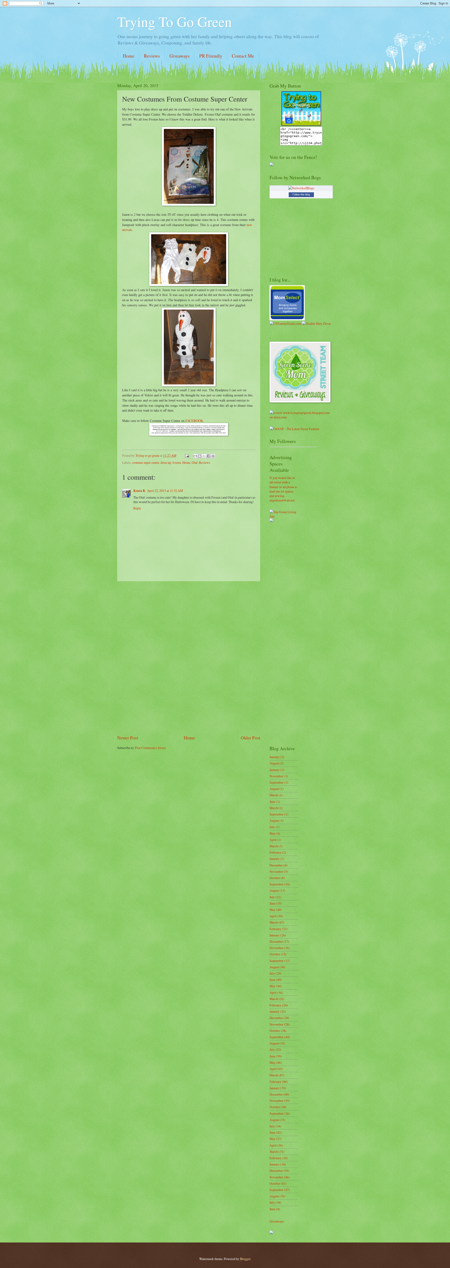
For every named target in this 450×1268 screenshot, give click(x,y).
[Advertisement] (189, 658)
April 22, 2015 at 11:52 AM (165, 490)
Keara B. (139, 490)
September (277, 782)
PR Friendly (210, 56)
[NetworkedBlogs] (301, 188)
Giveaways (179, 56)
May (272, 833)
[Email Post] (187, 455)
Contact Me (243, 56)
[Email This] (195, 456)
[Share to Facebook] (208, 456)
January (275, 757)
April (273, 839)
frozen (176, 462)
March (274, 795)
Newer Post (127, 738)
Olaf (195, 462)
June (272, 801)
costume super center (145, 462)
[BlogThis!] (199, 456)
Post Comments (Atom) (150, 747)
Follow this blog (301, 194)
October (275, 878)
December (276, 865)
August (274, 763)
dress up (166, 462)
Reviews (152, 56)
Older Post (250, 738)
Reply (137, 508)
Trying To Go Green (174, 21)
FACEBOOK (194, 420)
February (275, 852)
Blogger (245, 1259)
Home (128, 56)
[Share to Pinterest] (213, 456)
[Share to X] (204, 456)
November (276, 776)
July (272, 827)
